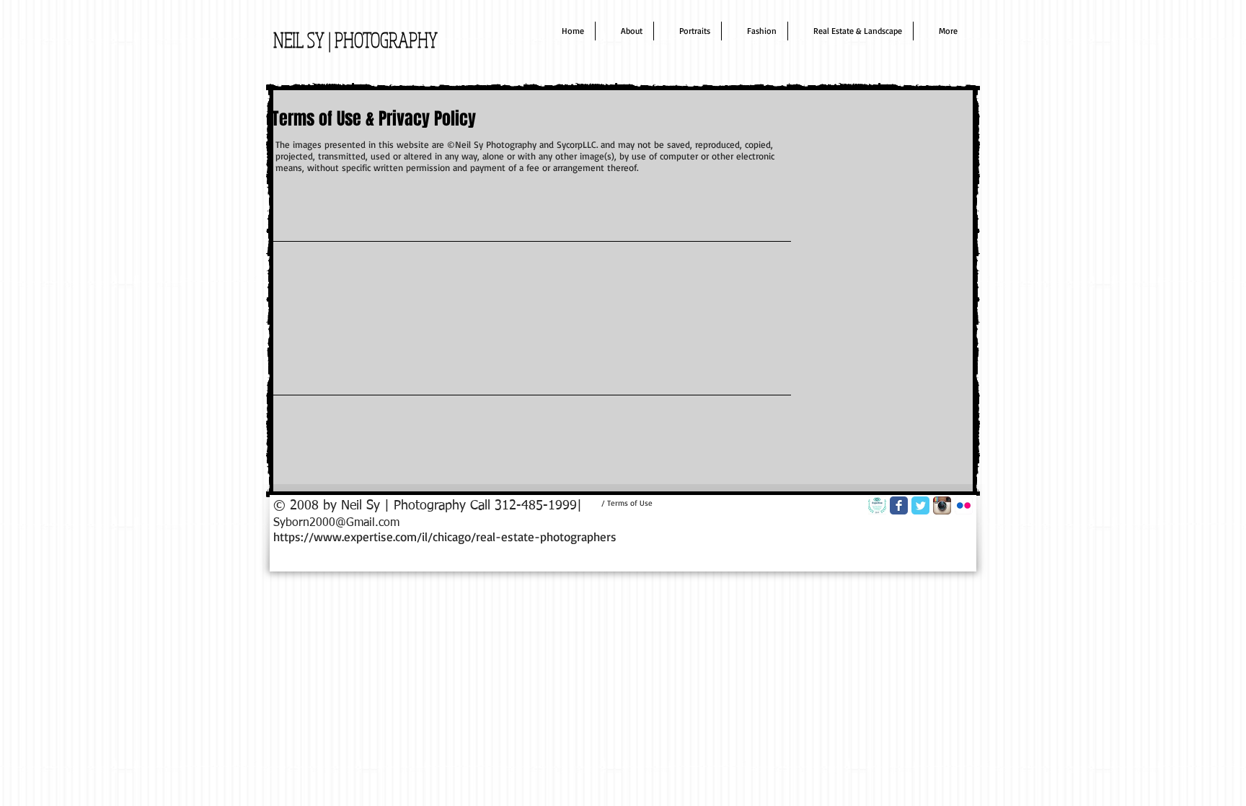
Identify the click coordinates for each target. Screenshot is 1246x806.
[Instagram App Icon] (942, 505)
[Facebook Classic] (899, 505)
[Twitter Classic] (920, 505)
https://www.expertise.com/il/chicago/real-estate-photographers (445, 536)
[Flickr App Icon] (964, 505)
